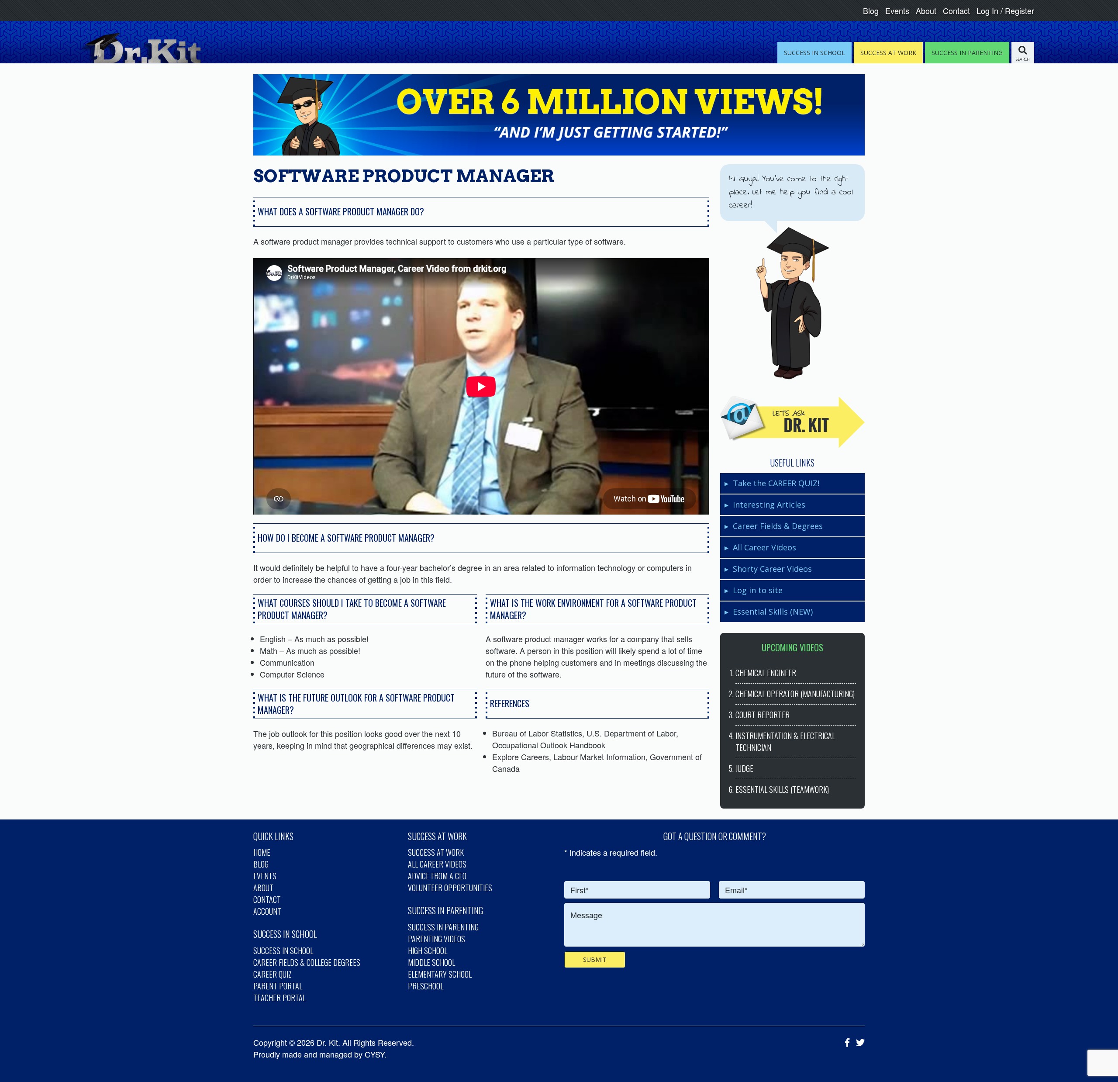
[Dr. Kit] (140, 48)
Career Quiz (272, 974)
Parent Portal (277, 986)
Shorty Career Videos (772, 568)
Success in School (283, 950)
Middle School (431, 962)
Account (267, 911)
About (926, 10)
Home (261, 852)
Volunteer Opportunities (450, 887)
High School (427, 950)
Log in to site (758, 590)
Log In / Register (1005, 10)
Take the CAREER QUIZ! (776, 483)
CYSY (374, 1054)
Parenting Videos (436, 938)
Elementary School (440, 974)
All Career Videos (764, 547)
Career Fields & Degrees (778, 526)
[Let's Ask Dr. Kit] (792, 422)
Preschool (425, 986)
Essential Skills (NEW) (773, 611)
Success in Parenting (443, 927)
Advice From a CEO (437, 876)
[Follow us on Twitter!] (858, 1042)
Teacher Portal (279, 997)
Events (897, 10)
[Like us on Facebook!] (845, 1042)
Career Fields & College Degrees (306, 962)
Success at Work (436, 852)
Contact (956, 10)
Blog (871, 10)
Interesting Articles (769, 504)
